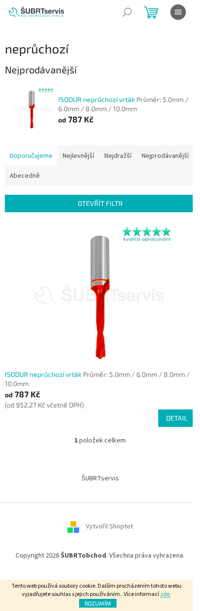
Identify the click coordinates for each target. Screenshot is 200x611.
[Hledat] (127, 12)
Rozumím (97, 603)
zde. (165, 594)
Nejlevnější (78, 156)
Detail (176, 418)
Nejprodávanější (165, 156)
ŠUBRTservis (100, 478)
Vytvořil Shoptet (109, 526)
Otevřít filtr (100, 203)
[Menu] (178, 12)
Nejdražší (118, 156)
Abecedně (25, 176)
